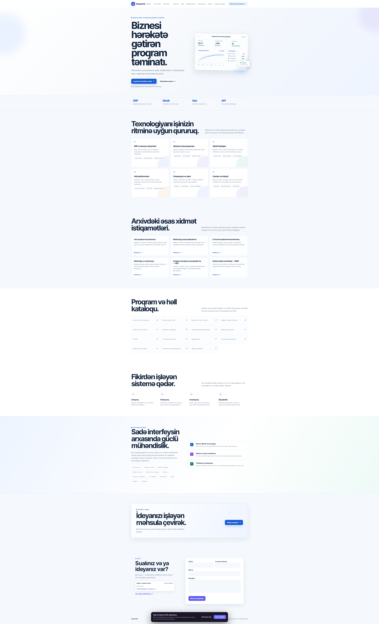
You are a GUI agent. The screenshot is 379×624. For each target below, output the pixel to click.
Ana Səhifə (157, 4)
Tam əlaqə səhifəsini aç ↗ (144, 594)
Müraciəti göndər (197, 598)
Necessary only (206, 617)
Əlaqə (210, 4)
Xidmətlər (167, 4)
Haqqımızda (202, 4)
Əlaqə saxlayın (234, 522)
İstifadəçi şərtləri (219, 4)
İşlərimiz (176, 4)
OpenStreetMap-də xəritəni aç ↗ (146, 589)
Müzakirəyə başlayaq (238, 4)
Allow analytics (219, 617)
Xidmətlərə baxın (168, 81)
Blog (182, 4)
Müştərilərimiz (190, 4)
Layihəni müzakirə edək (143, 81)
